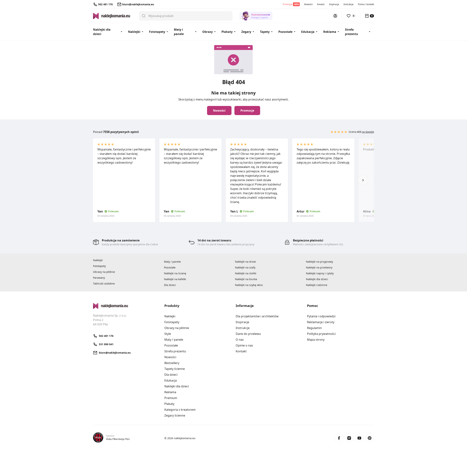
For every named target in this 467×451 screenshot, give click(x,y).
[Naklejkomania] (126, 306)
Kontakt (241, 351)
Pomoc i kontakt (366, 4)
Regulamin (314, 328)
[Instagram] (349, 438)
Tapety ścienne (174, 369)
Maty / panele (172, 261)
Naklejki (134, 32)
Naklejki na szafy (245, 267)
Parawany (99, 277)
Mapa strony (316, 340)
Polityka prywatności (321, 334)
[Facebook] (339, 438)
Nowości (308, 4)
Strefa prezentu (351, 32)
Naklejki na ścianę (175, 273)
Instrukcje (349, 4)
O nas (240, 340)
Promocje (247, 111)
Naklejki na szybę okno (249, 285)
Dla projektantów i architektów (257, 316)
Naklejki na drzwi (245, 261)
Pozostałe (285, 32)
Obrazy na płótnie (104, 272)
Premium (170, 398)
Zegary (246, 32)
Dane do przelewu (248, 334)
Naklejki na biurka (246, 279)
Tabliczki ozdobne (104, 283)
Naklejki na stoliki (245, 273)
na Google (368, 131)
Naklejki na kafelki (175, 279)
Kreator (321, 4)
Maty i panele (179, 32)
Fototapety (157, 32)
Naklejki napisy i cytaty (320, 273)
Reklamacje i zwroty (320, 322)
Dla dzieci (170, 285)
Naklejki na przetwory (319, 267)
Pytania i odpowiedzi (321, 316)
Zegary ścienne (174, 415)
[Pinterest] (369, 438)
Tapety (265, 32)
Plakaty (227, 32)
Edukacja (307, 32)
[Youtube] (359, 438)
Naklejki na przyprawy (319, 261)
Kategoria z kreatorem (180, 410)
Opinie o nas (244, 345)
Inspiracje (334, 4)
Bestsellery (171, 363)
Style (167, 334)
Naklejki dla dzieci (102, 32)
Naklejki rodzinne (316, 285)
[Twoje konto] (335, 16)
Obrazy (207, 32)
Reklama (329, 32)
